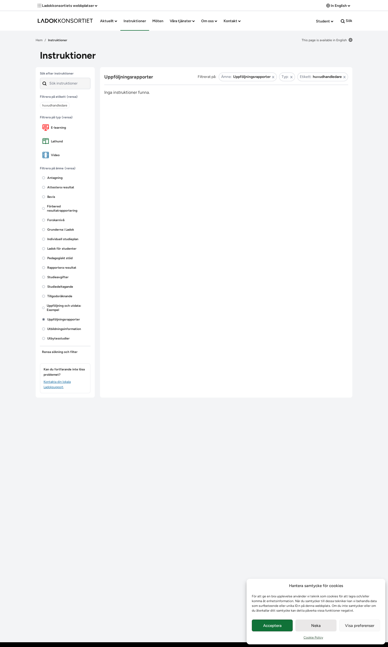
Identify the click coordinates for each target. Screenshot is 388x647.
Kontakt (231, 21)
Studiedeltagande (60, 286)
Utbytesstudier (58, 338)
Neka (316, 625)
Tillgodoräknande (59, 296)
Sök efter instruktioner (57, 73)
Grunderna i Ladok (60, 229)
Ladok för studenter (62, 248)
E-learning (58, 127)
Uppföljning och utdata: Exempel (64, 308)
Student (323, 21)
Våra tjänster (181, 21)
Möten (157, 21)
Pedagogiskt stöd (60, 258)
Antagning (55, 178)
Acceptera (272, 625)
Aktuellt (107, 21)
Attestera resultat (60, 187)
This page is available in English (325, 40)
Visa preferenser (359, 625)
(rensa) (72, 97)
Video (55, 155)
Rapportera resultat (61, 267)
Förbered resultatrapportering (62, 208)
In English (339, 5)
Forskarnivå (55, 220)
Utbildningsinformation (64, 329)
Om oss (208, 21)
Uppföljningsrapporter (63, 319)
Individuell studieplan (62, 239)
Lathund (57, 141)
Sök (348, 20)
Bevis (51, 197)
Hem (39, 40)
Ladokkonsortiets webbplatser (68, 5)
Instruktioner (135, 21)
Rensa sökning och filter (60, 352)
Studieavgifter (58, 277)
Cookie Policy (313, 637)
